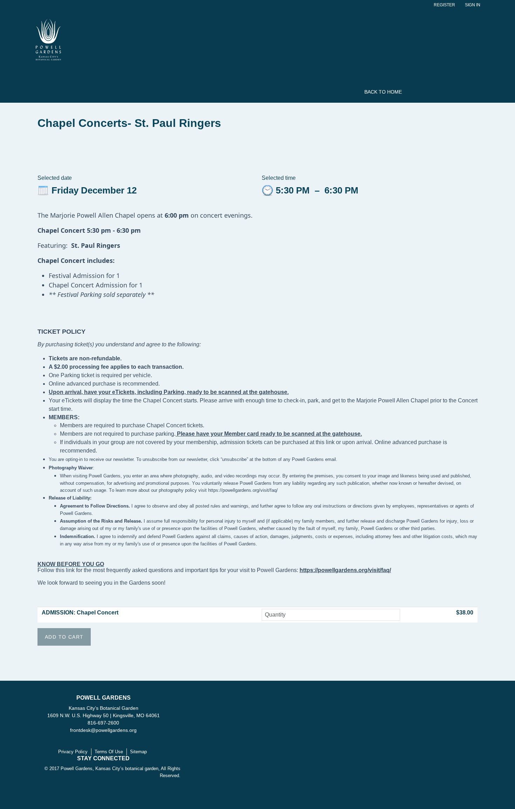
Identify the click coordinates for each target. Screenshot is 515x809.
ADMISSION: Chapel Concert (80, 613)
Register (444, 4)
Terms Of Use (109, 751)
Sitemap (138, 751)
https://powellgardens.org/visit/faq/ (345, 570)
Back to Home (383, 92)
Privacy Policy (73, 751)
